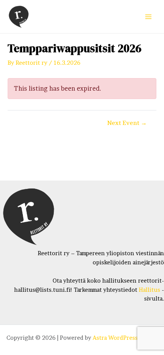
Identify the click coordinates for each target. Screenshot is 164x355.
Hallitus (149, 289)
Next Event (127, 123)
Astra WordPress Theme (125, 337)
